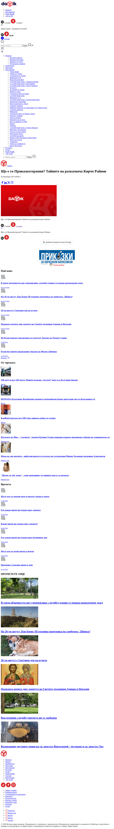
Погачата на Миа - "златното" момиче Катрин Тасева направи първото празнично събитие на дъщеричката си (55, 437)
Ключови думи (11, 802)
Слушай (18, 226)
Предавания (9, 12)
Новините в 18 (15, 78)
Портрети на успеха (17, 120)
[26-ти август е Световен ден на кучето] (19, 655)
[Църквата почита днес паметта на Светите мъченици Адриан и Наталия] (19, 684)
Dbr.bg (10, 818)
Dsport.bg (11, 811)
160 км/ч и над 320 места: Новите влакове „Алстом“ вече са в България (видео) (39, 380)
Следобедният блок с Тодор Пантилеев (25, 100)
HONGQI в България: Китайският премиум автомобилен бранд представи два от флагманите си (48, 399)
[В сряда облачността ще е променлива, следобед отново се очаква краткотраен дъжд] (19, 598)
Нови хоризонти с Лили (19, 104)
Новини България (16, 60)
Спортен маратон (16, 110)
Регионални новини (17, 64)
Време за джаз (15, 92)
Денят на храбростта (17, 144)
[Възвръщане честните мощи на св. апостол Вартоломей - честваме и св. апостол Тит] (19, 742)
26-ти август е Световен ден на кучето (24, 660)
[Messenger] (6, 180)
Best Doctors (9, 778)
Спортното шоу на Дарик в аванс (22, 114)
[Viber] (2, 180)
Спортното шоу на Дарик (19, 94)
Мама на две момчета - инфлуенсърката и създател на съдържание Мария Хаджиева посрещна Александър (53, 456)
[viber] (12, 183)
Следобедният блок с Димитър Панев (24, 82)
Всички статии (11, 800)
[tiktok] (3, 787)
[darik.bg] (9, 6)
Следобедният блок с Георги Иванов (24, 128)
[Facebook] (9, 180)
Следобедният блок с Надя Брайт (22, 84)
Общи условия (10, 790)
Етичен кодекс (10, 798)
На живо (8, 148)
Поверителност (11, 792)
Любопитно (9, 66)
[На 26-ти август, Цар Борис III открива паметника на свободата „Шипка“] (19, 627)
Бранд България (16, 146)
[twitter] (9, 183)
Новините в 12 (15, 98)
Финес (12, 124)
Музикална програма (18, 102)
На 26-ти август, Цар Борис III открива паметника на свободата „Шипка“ (46, 631)
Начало (8, 762)
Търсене (8, 776)
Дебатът (13, 126)
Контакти (9, 796)
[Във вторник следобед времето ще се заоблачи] (19, 713)
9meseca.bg (5, 441)
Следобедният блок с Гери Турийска (24, 86)
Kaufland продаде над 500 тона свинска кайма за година (28, 418)
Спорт (7, 150)
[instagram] (13, 787)
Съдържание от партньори (15, 794)
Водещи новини (16, 58)
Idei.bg (10, 815)
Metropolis (13, 112)
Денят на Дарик (16, 74)
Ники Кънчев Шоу (17, 80)
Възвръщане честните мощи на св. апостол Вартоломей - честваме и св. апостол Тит (52, 746)
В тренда (13, 88)
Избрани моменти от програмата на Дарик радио (28, 108)
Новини (8, 10)
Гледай (6, 39)
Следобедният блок (17, 96)
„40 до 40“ (9, 16)
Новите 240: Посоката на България (23, 138)
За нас (7, 806)
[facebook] (2, 183)
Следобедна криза (16, 136)
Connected (13, 142)
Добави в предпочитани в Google (58, 242)
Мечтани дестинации (18, 130)
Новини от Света (16, 62)
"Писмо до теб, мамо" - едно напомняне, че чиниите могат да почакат (35, 475)
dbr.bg (3, 384)
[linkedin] (5, 183)
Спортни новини (16, 106)
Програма (9, 68)
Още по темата (15, 118)
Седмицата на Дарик (18, 76)
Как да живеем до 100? (18, 122)
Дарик (9, 166)
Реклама (8, 804)
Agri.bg (10, 820)
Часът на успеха (16, 140)
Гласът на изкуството (18, 132)
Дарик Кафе (14, 72)
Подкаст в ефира (16, 116)
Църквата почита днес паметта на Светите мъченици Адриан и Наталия (45, 689)
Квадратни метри (16, 134)
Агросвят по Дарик (17, 90)
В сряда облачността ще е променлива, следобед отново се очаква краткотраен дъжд (52, 602)
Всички (4, 358)
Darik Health (9, 14)
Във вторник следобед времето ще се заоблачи (29, 717)
